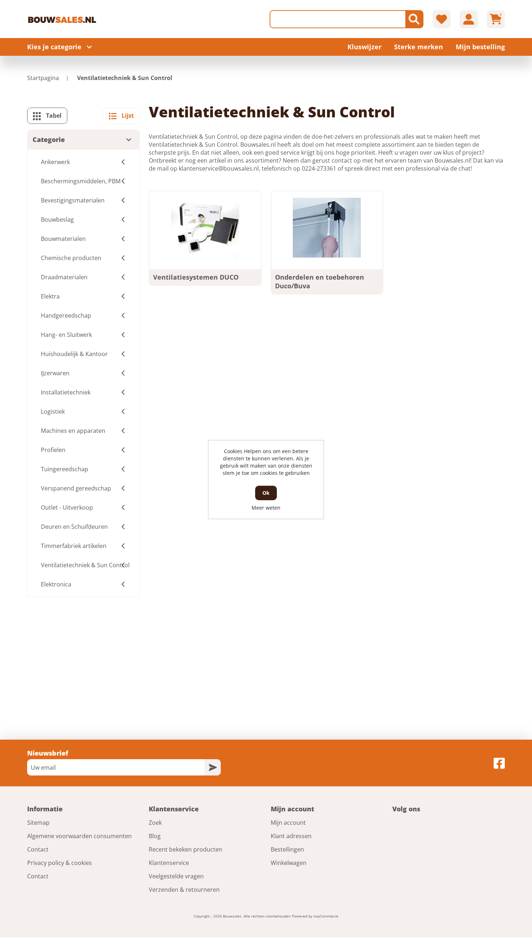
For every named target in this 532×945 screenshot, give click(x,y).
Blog (155, 836)
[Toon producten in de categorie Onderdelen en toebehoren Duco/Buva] (327, 227)
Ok (266, 492)
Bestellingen (287, 849)
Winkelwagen (289, 863)
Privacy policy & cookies (59, 863)
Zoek (155, 823)
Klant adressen (291, 836)
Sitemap (38, 823)
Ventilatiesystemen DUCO (195, 277)
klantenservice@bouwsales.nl (219, 168)
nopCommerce (325, 916)
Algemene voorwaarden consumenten (79, 836)
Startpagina (43, 78)
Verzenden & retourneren (184, 890)
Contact (37, 849)
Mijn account (288, 823)
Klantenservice (169, 863)
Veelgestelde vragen (176, 876)
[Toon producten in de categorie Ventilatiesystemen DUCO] (205, 227)
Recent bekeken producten (185, 849)
